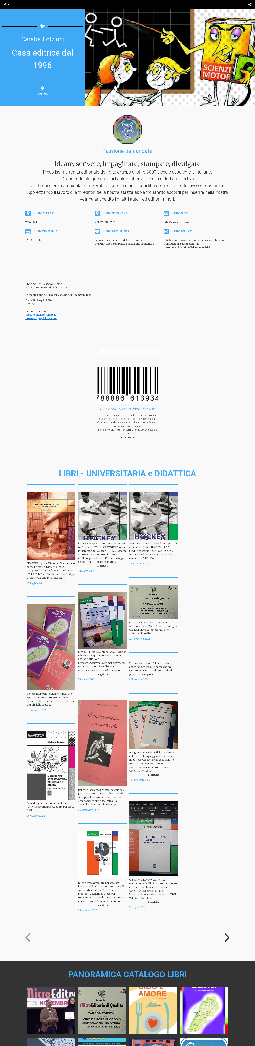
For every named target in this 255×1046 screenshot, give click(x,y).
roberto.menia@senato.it (41, 314)
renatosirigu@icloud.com (41, 318)
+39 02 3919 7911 (105, 222)
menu (7, 4)
